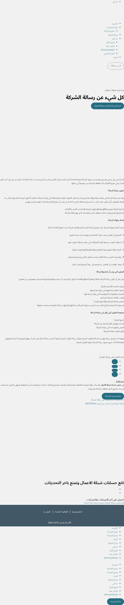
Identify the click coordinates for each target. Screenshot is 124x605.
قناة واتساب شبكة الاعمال (114, 503)
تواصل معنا (110, 46)
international (111, 558)
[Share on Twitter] (115, 366)
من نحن (115, 39)
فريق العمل (110, 42)
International (108, 50)
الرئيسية (115, 24)
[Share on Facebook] (115, 361)
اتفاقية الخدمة (61, 512)
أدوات (115, 57)
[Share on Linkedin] (115, 370)
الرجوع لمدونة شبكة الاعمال (94, 503)
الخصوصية (77, 512)
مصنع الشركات (109, 31)
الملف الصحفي (109, 54)
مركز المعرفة (113, 35)
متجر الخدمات (112, 27)
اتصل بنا (47, 512)
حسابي (115, 2)
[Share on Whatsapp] (115, 374)
